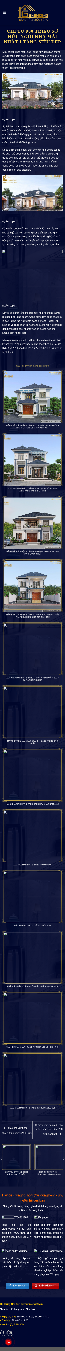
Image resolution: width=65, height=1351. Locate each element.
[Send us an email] (10, 1333)
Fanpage (43, 1217)
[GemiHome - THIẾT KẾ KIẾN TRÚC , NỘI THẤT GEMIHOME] (32, 13)
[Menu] (4, 12)
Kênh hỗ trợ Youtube (17, 1251)
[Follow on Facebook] (3, 1333)
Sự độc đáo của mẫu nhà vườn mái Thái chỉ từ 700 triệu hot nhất (49, 1129)
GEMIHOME (9, 1228)
